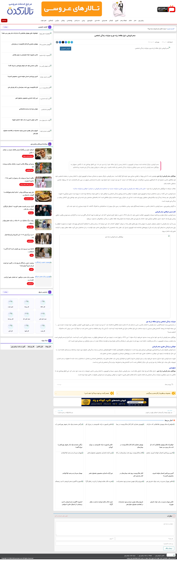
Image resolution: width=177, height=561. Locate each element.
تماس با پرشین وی (159, 555)
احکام (130, 21)
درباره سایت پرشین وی (129, 555)
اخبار (135, 21)
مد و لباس (77, 21)
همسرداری (104, 21)
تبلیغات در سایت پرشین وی (145, 555)
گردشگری (50, 21)
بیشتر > (5, 27)
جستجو (4, 20)
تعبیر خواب (43, 21)
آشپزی (116, 21)
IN (59, 42)
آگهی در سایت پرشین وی (18, 347)
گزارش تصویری (170, 28)
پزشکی (63, 21)
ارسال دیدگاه (169, 548)
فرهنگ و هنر (123, 21)
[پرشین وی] (166, 9)
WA (69, 42)
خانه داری (97, 21)
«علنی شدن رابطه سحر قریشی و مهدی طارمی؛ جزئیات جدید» (127, 188)
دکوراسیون (89, 21)
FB (65, 42)
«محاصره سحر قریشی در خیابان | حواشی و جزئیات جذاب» (90, 188)
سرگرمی (57, 21)
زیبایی (83, 21)
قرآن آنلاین (40, 347)
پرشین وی (141, 21)
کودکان (111, 21)
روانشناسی (69, 21)
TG (72, 42)
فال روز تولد (31, 347)
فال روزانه (48, 347)
